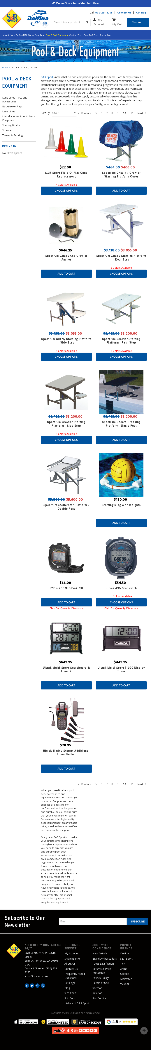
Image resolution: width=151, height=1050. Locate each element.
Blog (109, 35)
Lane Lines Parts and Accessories (14, 99)
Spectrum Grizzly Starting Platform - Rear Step (121, 257)
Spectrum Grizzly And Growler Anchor (66, 257)
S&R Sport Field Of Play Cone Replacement (66, 174)
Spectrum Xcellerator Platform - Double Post (66, 506)
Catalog (141, 13)
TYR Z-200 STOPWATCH (66, 588)
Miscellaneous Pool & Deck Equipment (18, 118)
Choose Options (66, 190)
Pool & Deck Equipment (57, 35)
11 (132, 113)
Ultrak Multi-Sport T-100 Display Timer (121, 669)
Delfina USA (21, 35)
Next (140, 113)
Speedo (124, 973)
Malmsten (126, 979)
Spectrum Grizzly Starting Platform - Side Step (66, 340)
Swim (42, 35)
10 (124, 113)
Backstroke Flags (12, 106)
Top (144, 1030)
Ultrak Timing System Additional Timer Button (66, 752)
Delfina (124, 953)
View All (124, 984)
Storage (7, 130)
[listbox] (64, 113)
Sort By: (45, 113)
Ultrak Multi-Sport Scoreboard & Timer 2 (66, 669)
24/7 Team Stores (97, 35)
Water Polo (33, 35)
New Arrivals (9, 35)
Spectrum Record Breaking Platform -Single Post (121, 423)
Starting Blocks (11, 125)
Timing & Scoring (12, 135)
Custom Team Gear (78, 35)
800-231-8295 (104, 13)
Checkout (138, 22)
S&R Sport (47, 77)
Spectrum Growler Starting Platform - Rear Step (121, 340)
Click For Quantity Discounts (66, 608)
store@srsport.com (36, 976)
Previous (86, 113)
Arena (123, 968)
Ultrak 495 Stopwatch (121, 588)
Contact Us (124, 13)
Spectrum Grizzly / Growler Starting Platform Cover (121, 174)
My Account (98, 22)
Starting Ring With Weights (121, 505)
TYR (122, 963)
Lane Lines (8, 111)
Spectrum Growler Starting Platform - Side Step (66, 423)
